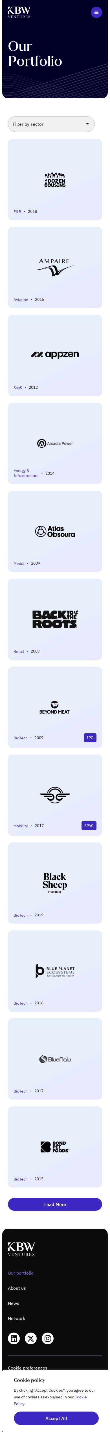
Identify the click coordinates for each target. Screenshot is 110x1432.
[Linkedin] (14, 1338)
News (13, 1303)
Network (16, 1318)
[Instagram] (48, 1338)
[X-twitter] (31, 1338)
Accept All (56, 1418)
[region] (55, 1401)
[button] (96, 12)
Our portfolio (21, 1273)
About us (17, 1288)
